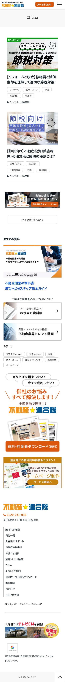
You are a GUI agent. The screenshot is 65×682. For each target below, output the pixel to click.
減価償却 (14, 95)
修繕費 (28, 95)
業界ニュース (12, 359)
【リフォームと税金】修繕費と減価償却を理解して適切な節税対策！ (31, 79)
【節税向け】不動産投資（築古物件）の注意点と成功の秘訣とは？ (31, 153)
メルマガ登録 (12, 594)
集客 (50, 354)
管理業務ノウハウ (14, 354)
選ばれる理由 (12, 529)
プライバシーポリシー (29, 604)
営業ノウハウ (31, 89)
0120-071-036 (16, 514)
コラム (8, 565)
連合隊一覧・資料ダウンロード (21, 577)
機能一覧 (10, 535)
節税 (47, 89)
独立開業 (52, 359)
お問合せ (10, 589)
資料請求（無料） (44, 4)
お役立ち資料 (12, 553)
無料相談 (10, 583)
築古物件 (33, 163)
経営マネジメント (33, 359)
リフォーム (14, 89)
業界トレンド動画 (14, 559)
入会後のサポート (14, 541)
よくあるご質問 (13, 571)
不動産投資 (15, 169)
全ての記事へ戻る (32, 220)
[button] (60, 4)
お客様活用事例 (13, 547)
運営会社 (9, 604)
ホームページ (12, 364)
